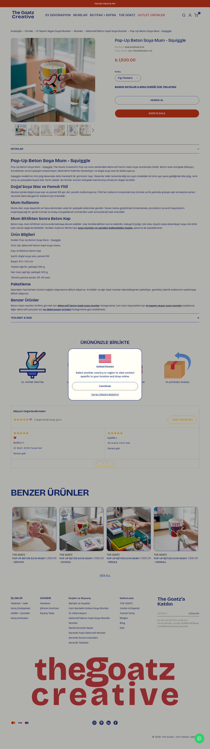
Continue (105, 386)
